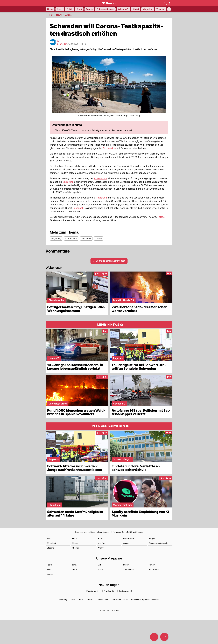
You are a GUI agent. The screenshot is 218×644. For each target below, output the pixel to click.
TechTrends (154, 569)
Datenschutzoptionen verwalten (145, 599)
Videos (75, 543)
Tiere (74, 569)
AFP (59, 41)
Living (75, 565)
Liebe (100, 565)
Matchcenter (128, 538)
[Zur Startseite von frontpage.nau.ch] (109, 3)
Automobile (128, 569)
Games (126, 543)
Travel (100, 569)
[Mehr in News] (109, 324)
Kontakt (90, 599)
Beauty (50, 574)
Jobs (81, 599)
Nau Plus (101, 543)
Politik (75, 538)
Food (49, 569)
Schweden (62, 44)
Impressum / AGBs (119, 599)
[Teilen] (154, 637)
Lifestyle (50, 548)
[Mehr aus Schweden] (109, 426)
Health (49, 565)
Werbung (63, 599)
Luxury (126, 565)
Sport (100, 538)
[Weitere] (169, 9)
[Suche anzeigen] (165, 3)
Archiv (100, 548)
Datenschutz (102, 599)
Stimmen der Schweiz (158, 543)
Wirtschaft (51, 543)
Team (73, 599)
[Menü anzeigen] (170, 3)
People (152, 538)
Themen (75, 548)
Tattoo (161, 217)
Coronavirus (109, 148)
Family (152, 565)
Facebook (78, 208)
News (59, 15)
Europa (68, 15)
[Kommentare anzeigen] (164, 637)
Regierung (67, 182)
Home (50, 15)
